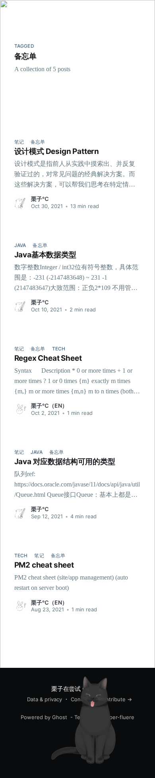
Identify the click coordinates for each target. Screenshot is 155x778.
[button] (142, 9)
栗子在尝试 (25, 9)
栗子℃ (40, 198)
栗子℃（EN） (49, 405)
